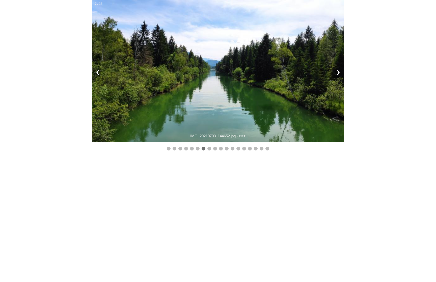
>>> (242, 136)
